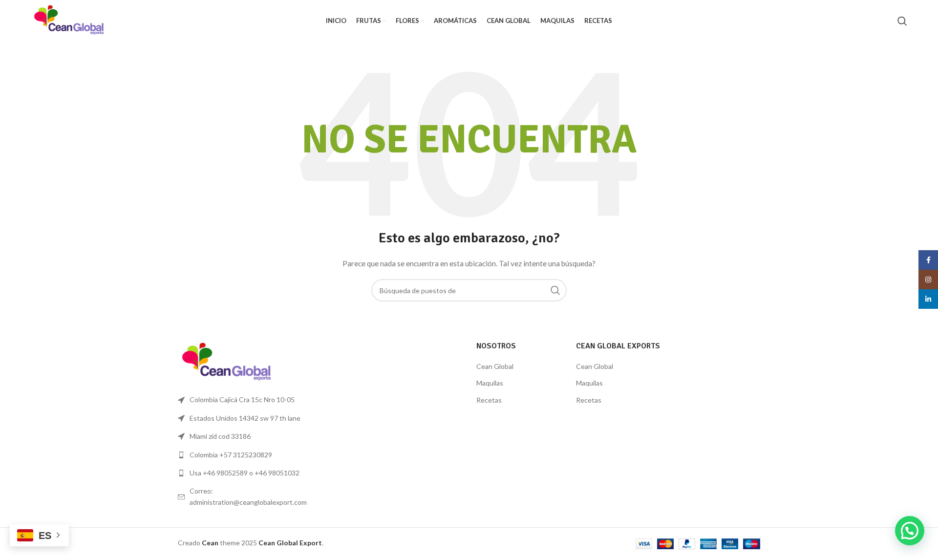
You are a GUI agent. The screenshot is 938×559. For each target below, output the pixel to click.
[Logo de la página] (69, 20)
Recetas (489, 400)
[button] (909, 530)
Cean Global (494, 366)
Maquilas (489, 383)
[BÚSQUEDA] (555, 290)
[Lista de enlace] (245, 455)
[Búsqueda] (902, 21)
